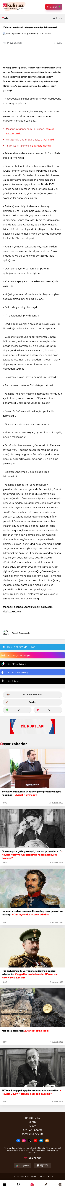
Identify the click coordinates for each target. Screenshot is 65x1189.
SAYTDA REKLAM (32, 1130)
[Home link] (32, 1184)
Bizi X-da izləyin (15, 681)
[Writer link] (45, 1184)
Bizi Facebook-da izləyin (19, 672)
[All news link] (60, 1184)
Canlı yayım (52, 7)
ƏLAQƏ (33, 1122)
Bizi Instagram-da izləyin (19, 655)
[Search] (18, 1184)
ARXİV (32, 1126)
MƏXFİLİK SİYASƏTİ (32, 1134)
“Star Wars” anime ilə (28, 145)
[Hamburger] (4, 1184)
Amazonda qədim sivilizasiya (30, 139)
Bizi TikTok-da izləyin (17, 664)
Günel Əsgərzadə (21, 633)
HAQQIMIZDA (32, 1118)
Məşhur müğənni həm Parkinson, (30, 131)
